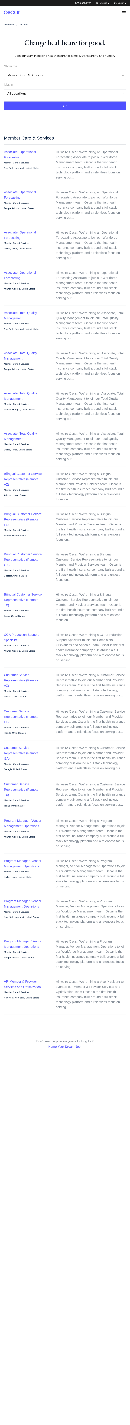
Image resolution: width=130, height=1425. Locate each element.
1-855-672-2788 (83, 3)
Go (65, 106)
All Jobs (24, 25)
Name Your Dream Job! (64, 1046)
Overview (9, 25)
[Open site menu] (123, 12)
